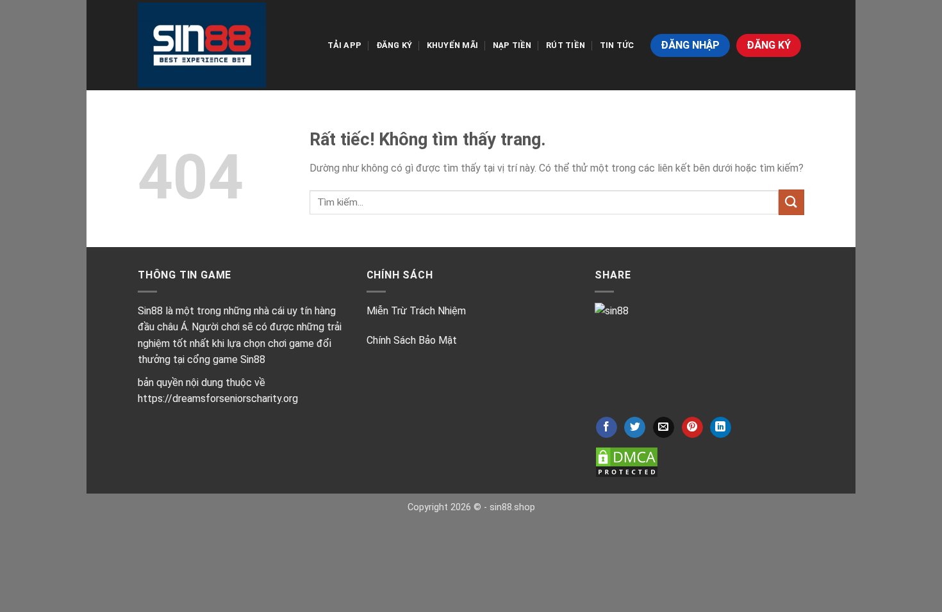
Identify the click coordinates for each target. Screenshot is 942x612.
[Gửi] (791, 201)
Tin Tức (617, 45)
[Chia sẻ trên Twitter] (634, 428)
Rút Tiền (565, 45)
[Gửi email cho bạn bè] (663, 428)
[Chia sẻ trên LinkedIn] (720, 428)
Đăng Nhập (690, 45)
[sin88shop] (202, 45)
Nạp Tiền (512, 45)
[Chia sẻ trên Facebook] (606, 428)
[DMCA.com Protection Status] (627, 462)
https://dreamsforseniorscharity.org (218, 398)
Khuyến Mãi (453, 45)
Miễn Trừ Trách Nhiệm (416, 311)
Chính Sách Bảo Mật (412, 340)
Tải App (344, 45)
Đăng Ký (394, 45)
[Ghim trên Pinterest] (692, 428)
